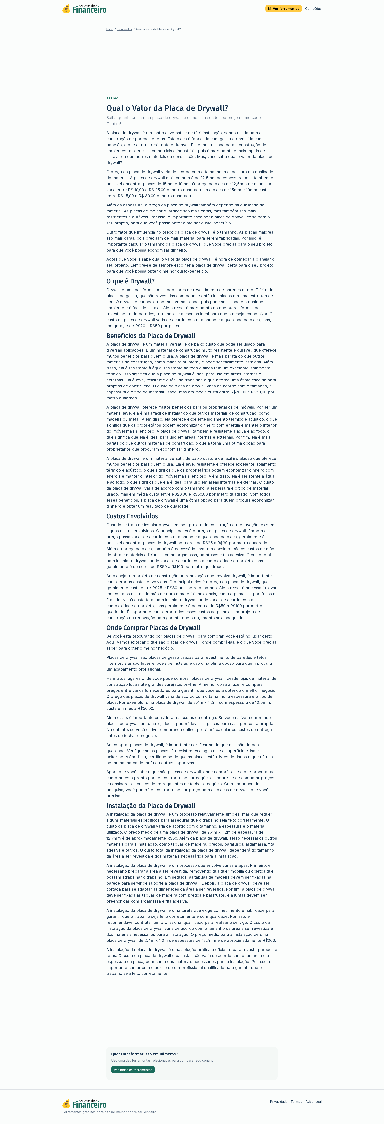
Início (109, 29)
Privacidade (278, 1102)
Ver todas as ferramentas (133, 1070)
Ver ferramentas (286, 9)
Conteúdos (313, 9)
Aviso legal (313, 1102)
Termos (296, 1102)
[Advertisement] (192, 64)
